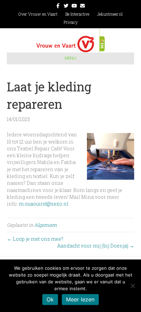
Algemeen (45, 225)
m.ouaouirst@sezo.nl (43, 203)
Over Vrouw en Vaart (37, 14)
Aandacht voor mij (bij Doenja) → (95, 245)
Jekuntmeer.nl (110, 14)
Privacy (71, 22)
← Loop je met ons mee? (35, 239)
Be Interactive (77, 14)
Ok (50, 299)
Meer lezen (80, 299)
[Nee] (132, 285)
